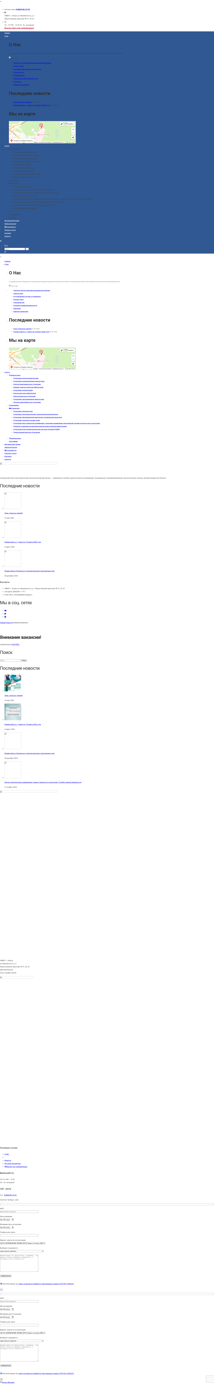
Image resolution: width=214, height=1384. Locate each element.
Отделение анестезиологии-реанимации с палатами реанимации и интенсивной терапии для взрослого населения (52, 199)
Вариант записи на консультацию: (13, 1240)
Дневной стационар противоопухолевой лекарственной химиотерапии (37, 202)
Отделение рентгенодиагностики (24, 152)
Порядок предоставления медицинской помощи (32, 63)
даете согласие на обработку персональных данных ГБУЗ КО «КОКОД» (46, 1284)
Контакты (7, 233)
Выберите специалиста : (9, 1248)
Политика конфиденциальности (25, 79)
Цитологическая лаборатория (23, 168)
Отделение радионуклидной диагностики (27, 155)
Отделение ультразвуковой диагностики (27, 174)
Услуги (6, 146)
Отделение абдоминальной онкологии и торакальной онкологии (35, 193)
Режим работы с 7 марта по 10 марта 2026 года (31, 105)
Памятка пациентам (21, 85)
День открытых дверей (22, 102)
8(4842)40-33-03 (23, 9)
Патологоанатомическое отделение (25, 158)
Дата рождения (6, 1216)
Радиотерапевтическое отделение (25, 208)
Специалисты (11, 227)
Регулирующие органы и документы (27, 69)
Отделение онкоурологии (22, 186)
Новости (7, 236)
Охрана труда (18, 72)
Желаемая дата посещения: (11, 1224)
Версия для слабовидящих (16, 1167)
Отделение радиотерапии (22, 164)
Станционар (15, 183)
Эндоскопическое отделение (23, 171)
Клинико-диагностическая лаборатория (27, 161)
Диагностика (18, 66)
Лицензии (17, 82)
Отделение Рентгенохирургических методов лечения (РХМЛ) (34, 205)
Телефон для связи (7, 1232)
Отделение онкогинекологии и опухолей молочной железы (33, 189)
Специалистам (19, 75)
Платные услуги (10, 230)
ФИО (2, 1209)
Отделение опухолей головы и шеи (25, 196)
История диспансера (12, 1164)
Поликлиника (13, 180)
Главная (7, 33)
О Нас (6, 36)
